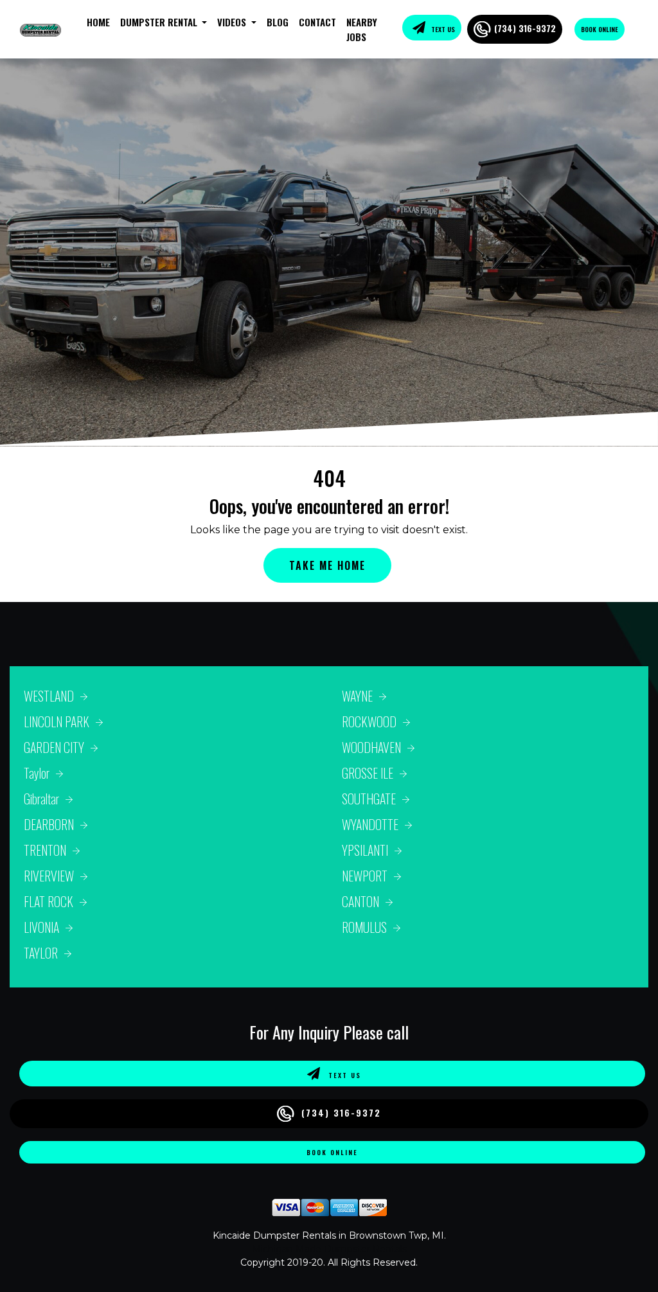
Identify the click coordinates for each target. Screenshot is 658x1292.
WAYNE (357, 695)
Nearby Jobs (361, 29)
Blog (278, 22)
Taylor (36, 773)
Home (98, 22)
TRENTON (45, 850)
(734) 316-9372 (525, 28)
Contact (317, 22)
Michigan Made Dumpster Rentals (329, 1249)
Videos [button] (233, 22)
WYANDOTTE (370, 824)
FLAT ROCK (48, 901)
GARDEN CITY (54, 747)
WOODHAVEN (371, 747)
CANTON (360, 901)
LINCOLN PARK (56, 721)
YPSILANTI (365, 850)
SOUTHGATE (369, 798)
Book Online (599, 29)
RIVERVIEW (49, 875)
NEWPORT (364, 875)
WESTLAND (49, 695)
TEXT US (442, 29)
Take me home (327, 565)
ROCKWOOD (369, 721)
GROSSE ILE (367, 773)
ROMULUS (364, 927)
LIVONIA (41, 927)
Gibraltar (41, 798)
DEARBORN (49, 824)
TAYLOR (41, 952)
